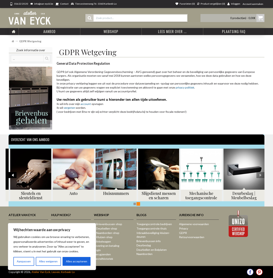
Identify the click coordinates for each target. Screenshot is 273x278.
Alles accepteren (76, 261)
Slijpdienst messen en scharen (158, 195)
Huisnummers (115, 193)
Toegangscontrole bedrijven (154, 224)
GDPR (183, 233)
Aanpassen (24, 261)
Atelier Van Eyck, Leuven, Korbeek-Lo (53, 272)
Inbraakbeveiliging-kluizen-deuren (153, 235)
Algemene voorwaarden (194, 224)
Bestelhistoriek (103, 258)
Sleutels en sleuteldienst (30, 195)
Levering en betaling (106, 245)
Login (97, 250)
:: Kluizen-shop (103, 237)
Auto (72, 193)
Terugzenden (102, 254)
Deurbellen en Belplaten (151, 249)
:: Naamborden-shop (106, 233)
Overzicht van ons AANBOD (30, 139)
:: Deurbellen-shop (105, 228)
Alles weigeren (48, 261)
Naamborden (144, 254)
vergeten (70, 107)
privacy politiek (185, 87)
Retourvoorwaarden (191, 237)
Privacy (183, 228)
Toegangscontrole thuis (151, 228)
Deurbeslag (143, 245)
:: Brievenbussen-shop (108, 224)
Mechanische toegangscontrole (200, 195)
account (86, 104)
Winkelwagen (102, 241)
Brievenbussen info (148, 241)
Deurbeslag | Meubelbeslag (243, 195)
